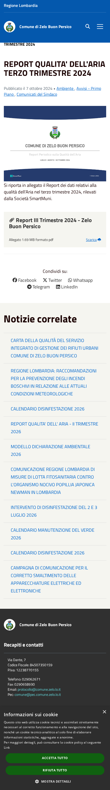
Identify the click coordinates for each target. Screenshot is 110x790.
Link (7, 747)
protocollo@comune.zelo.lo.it (39, 689)
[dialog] (55, 748)
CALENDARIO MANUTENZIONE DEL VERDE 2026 (52, 534)
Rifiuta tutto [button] (55, 770)
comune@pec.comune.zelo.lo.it (38, 694)
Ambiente (65, 88)
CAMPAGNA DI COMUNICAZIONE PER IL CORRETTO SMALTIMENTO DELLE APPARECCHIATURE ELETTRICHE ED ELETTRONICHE (49, 579)
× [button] (104, 712)
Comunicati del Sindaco (37, 94)
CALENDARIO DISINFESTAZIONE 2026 (47, 408)
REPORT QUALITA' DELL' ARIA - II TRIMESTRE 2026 (54, 427)
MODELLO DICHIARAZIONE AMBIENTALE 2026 (50, 450)
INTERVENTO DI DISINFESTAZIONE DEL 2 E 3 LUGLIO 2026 (54, 511)
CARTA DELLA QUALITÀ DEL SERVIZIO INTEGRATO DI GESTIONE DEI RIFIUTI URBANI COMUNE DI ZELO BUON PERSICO (54, 348)
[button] (55, 781)
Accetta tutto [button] (55, 758)
